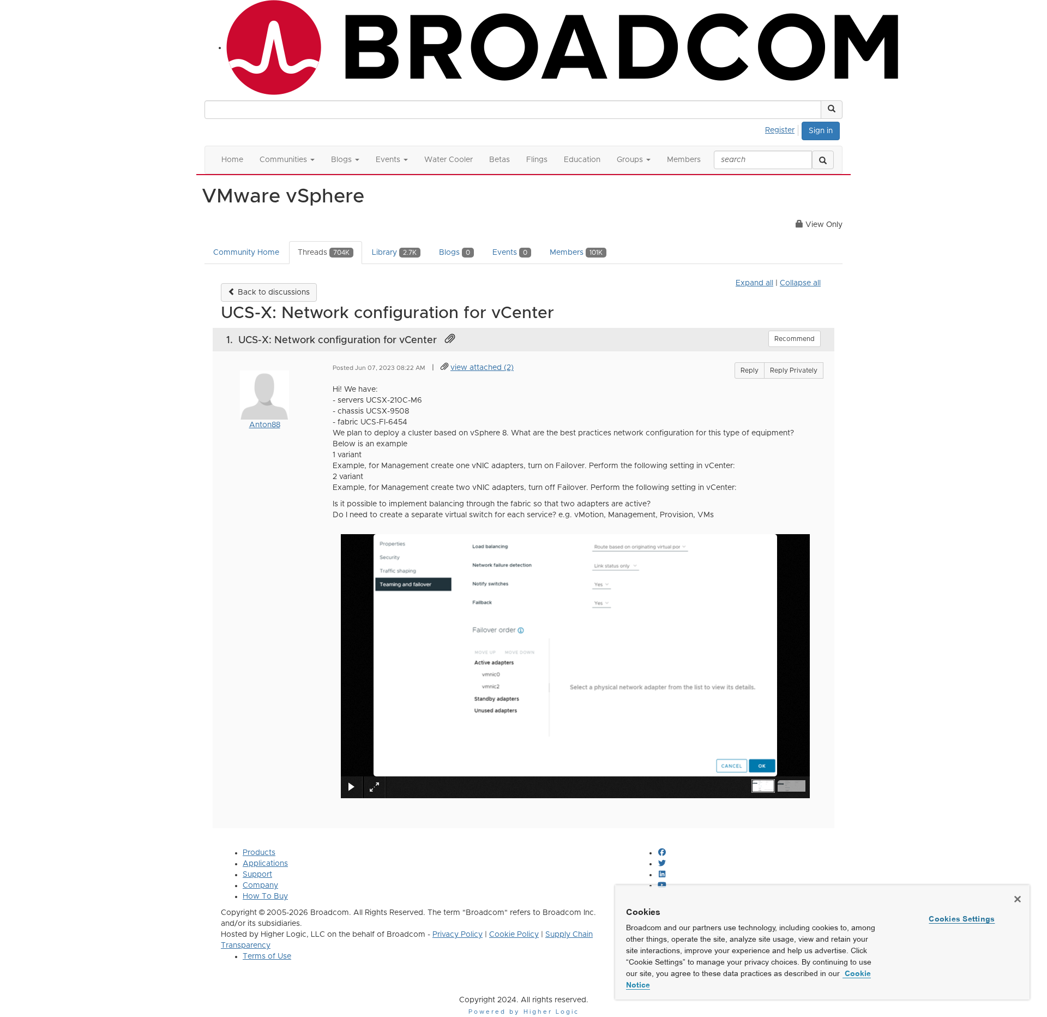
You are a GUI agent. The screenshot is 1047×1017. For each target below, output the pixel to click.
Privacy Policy (457, 934)
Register (780, 130)
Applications (265, 864)
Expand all (754, 283)
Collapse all (800, 283)
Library (394, 252)
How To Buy (265, 896)
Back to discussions (273, 292)
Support (257, 874)
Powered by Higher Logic (523, 1012)
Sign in (821, 131)
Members (576, 252)
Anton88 (264, 425)
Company (260, 885)
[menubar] (783, 129)
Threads (324, 252)
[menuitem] (783, 129)
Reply (750, 370)
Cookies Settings (962, 918)
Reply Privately (793, 370)
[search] (823, 160)
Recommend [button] (794, 339)
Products (259, 853)
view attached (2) (482, 368)
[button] (832, 109)
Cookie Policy (514, 934)
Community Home (246, 252)
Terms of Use (267, 956)
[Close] (1017, 899)
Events (509, 252)
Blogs (454, 252)
